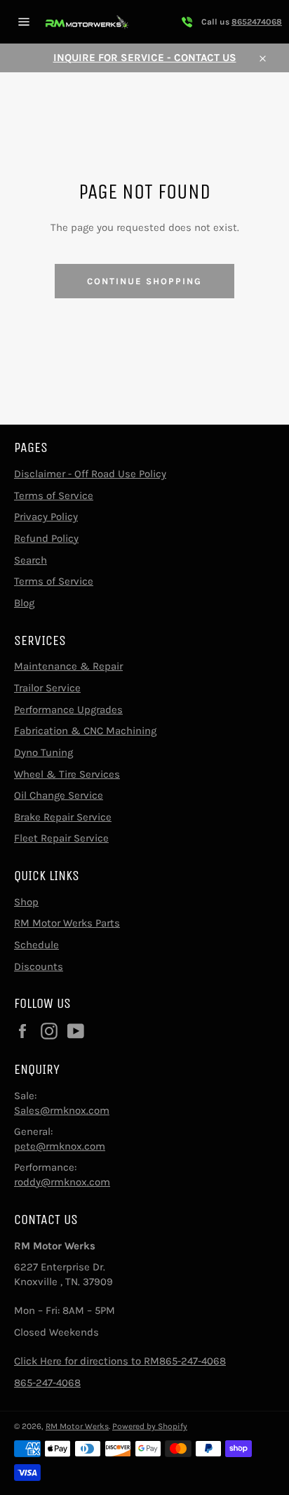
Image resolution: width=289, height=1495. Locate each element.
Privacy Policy (46, 516)
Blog (24, 603)
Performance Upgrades (68, 709)
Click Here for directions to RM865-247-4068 (120, 1361)
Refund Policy (46, 538)
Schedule (36, 944)
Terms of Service (53, 495)
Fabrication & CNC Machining (85, 730)
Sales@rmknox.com (61, 1110)
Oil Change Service (58, 795)
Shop (26, 902)
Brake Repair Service (63, 817)
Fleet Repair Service (61, 838)
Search (30, 560)
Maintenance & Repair (68, 666)
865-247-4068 (47, 1382)
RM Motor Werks (77, 1426)
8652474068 (256, 22)
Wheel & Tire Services (67, 774)
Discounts (38, 966)
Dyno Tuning (43, 752)
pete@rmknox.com (59, 1146)
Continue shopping (144, 281)
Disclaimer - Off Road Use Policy (90, 473)
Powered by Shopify (149, 1426)
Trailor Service (47, 688)
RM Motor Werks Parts (67, 923)
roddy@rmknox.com (62, 1182)
